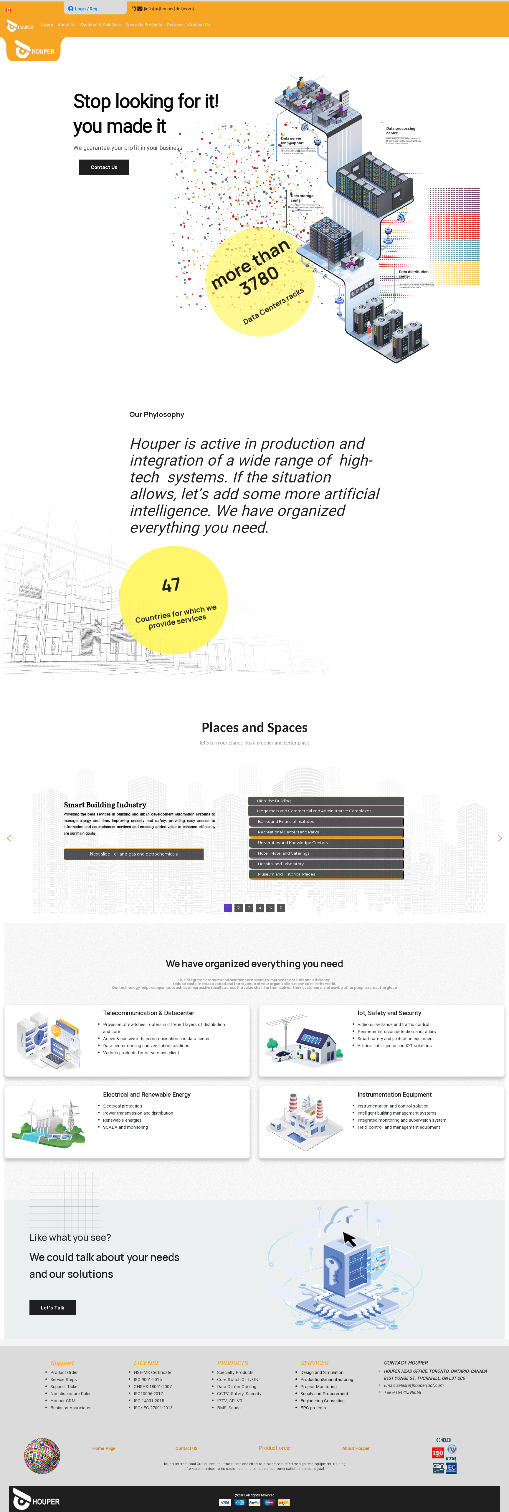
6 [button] (281, 908)
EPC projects (313, 1408)
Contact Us (104, 167)
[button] (134, 854)
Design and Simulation (321, 1372)
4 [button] (260, 908)
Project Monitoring (318, 1386)
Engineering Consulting (322, 1401)
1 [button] (228, 908)
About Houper (356, 1448)
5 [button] (271, 908)
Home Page (103, 1448)
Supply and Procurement (324, 1393)
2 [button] (238, 908)
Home (47, 24)
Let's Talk (52, 1308)
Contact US (187, 1448)
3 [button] (249, 908)
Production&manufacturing (326, 1379)
